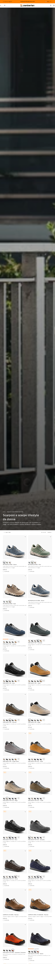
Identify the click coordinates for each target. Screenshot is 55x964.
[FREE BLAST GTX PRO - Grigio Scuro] (7, 950)
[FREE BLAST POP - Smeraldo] (13, 642)
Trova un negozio (8, 1)
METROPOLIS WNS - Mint (34, 564)
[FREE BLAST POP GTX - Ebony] (41, 759)
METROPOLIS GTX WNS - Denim (36, 600)
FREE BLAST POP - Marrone (9, 722)
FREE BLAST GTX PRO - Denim (35, 953)
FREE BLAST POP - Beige (34, 722)
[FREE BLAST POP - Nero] (7, 642)
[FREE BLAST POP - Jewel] (16, 642)
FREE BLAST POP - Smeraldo (35, 643)
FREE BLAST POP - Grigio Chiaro (11, 761)
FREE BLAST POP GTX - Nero (10, 839)
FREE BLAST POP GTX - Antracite (36, 839)
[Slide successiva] (37, 1)
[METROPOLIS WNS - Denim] (4, 562)
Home (4, 511)
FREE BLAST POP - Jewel (34, 683)
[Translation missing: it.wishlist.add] (25, 537)
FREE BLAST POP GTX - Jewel (35, 761)
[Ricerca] (4, 5)
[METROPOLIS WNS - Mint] (7, 562)
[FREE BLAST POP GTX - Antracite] (29, 759)
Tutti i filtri (8, 532)
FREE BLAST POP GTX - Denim (35, 879)
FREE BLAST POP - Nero (9, 683)
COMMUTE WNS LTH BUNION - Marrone (38, 915)
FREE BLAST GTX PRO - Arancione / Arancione (14, 952)
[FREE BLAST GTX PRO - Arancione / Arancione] (13, 950)
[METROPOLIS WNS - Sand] (10, 562)
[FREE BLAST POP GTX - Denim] (38, 759)
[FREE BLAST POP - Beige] (4, 642)
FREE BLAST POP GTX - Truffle (35, 800)
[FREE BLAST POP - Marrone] (10, 642)
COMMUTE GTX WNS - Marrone (10, 915)
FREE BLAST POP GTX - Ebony (10, 879)
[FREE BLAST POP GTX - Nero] (35, 759)
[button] (50, 532)
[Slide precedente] (16, 1)
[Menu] (1, 5)
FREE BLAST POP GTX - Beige (10, 800)
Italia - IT (49, 1)
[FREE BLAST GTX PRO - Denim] (10, 950)
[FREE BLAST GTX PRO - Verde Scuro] (4, 950)
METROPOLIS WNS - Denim (10, 564)
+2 (18, 641)
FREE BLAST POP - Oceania (9, 644)
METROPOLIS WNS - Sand (9, 604)
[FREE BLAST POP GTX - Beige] (32, 759)
